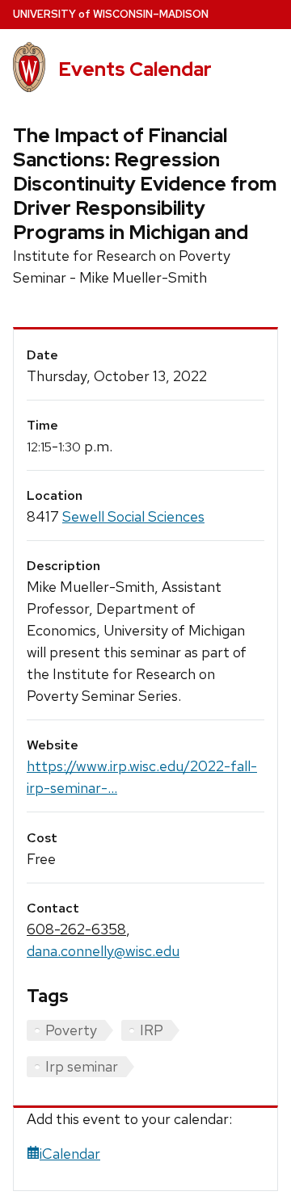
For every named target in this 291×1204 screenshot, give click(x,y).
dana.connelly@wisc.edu (103, 951)
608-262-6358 (76, 929)
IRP (151, 1030)
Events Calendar (135, 69)
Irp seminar (81, 1066)
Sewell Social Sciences (133, 516)
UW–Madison (111, 14)
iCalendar (70, 1153)
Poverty (71, 1030)
